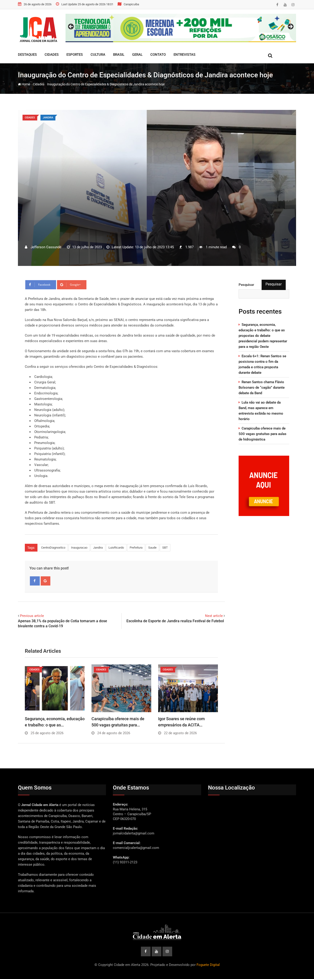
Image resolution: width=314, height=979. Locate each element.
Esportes (74, 55)
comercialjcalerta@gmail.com (136, 848)
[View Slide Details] (181, 28)
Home (25, 84)
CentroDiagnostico (53, 547)
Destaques (27, 55)
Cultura (98, 55)
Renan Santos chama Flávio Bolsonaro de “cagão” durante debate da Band (262, 387)
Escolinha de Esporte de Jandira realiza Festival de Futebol (175, 621)
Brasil (118, 55)
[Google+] (46, 581)
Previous (71, 26)
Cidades (52, 55)
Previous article (32, 616)
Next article (214, 616)
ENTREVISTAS (184, 55)
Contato (158, 55)
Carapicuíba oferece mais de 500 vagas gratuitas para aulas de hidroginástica (262, 433)
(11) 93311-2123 (125, 862)
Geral (137, 55)
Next (290, 26)
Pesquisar (273, 284)
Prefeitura (136, 547)
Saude (152, 547)
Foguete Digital (208, 965)
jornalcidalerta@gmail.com (133, 833)
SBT (165, 547)
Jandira (98, 547)
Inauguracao (79, 547)
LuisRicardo (116, 547)
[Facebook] (35, 581)
